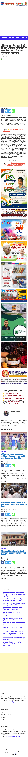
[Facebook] (2, 111)
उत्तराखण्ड (4, 38)
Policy (2, 719)
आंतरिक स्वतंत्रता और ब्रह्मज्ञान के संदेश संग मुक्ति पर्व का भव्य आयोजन (13, 619)
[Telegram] (9, 111)
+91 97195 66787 (13, 403)
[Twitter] (6, 111)
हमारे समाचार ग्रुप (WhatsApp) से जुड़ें (13, 393)
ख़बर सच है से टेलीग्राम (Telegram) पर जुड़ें (14, 398)
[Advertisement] (14, 20)
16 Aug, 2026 (13, 558)
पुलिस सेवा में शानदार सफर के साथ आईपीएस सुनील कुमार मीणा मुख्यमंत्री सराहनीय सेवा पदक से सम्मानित (14, 594)
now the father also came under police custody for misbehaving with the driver (13, 423)
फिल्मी (17, 38)
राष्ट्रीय (23, 38)
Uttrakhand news (12, 425)
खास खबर (11, 38)
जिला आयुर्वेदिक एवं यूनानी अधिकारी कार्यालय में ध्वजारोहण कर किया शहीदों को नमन (13, 553)
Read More (3, 578)
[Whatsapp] (13, 111)
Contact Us (4, 717)
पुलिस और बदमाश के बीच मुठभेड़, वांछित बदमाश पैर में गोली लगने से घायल (12, 608)
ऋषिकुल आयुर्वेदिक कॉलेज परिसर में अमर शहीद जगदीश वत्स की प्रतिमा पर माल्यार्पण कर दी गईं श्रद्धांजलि (14, 643)
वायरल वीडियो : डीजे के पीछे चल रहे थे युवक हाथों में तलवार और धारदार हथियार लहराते (13, 599)
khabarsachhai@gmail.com (15, 401)
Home (2, 712)
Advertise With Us (6, 715)
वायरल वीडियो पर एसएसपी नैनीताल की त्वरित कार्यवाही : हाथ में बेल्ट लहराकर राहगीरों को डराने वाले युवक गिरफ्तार (14, 633)
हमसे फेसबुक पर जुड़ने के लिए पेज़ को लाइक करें (13, 396)
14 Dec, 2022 (5, 56)
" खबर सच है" (15, 411)
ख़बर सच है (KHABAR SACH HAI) (16, 750)
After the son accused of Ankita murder (16, 420)
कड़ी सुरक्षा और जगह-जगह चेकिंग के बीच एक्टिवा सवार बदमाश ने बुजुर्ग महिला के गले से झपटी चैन (13, 613)
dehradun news (5, 422)
